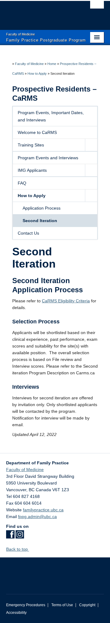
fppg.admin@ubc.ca (37, 516)
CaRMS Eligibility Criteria (66, 300)
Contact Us (28, 233)
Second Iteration (40, 220)
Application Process (42, 208)
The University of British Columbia (40, 12)
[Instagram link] (20, 536)
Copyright (87, 605)
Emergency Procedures (25, 605)
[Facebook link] (10, 536)
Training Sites (31, 144)
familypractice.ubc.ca (43, 509)
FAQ (22, 183)
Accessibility (16, 612)
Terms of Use (62, 605)
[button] (91, 145)
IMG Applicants (32, 170)
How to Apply (37, 73)
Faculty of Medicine (29, 64)
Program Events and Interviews (48, 157)
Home (51, 64)
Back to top (17, 549)
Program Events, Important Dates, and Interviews (51, 116)
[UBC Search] (97, 7)
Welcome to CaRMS (37, 132)
